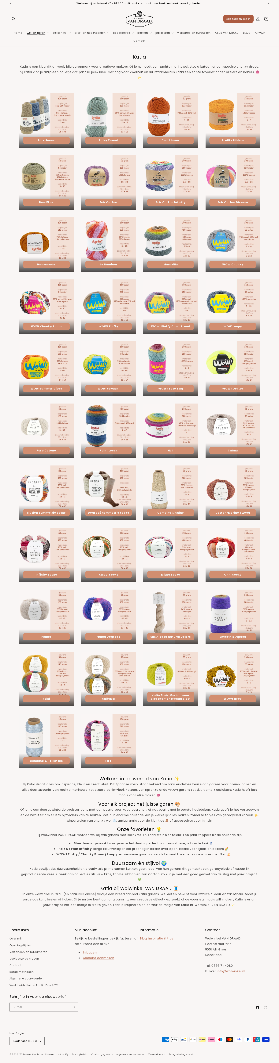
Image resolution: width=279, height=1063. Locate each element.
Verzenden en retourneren (28, 952)
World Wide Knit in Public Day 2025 (33, 985)
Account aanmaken (98, 958)
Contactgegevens (102, 1054)
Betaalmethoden (21, 972)
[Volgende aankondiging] (268, 3)
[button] (13, 19)
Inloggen (90, 952)
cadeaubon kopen (238, 18)
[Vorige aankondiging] (11, 3)
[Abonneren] (73, 1007)
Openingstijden (20, 945)
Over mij (15, 938)
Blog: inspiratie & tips (156, 938)
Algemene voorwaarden (26, 978)
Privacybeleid (80, 1054)
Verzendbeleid (156, 1054)
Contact (15, 965)
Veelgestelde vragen (24, 959)
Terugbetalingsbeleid (181, 1054)
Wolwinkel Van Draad (32, 1054)
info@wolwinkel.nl (231, 971)
